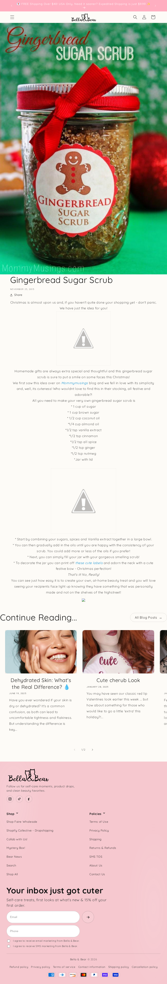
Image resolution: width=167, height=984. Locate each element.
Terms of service (64, 966)
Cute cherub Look (118, 680)
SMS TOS (95, 856)
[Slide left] (74, 749)
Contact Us (97, 874)
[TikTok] (19, 799)
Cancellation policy (144, 966)
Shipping (95, 839)
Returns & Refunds (102, 848)
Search (11, 865)
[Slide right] (92, 749)
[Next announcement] (155, 5)
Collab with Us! (17, 839)
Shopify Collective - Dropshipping (30, 830)
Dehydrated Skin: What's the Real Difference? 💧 (41, 683)
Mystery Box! (16, 848)
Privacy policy (40, 966)
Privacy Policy (99, 830)
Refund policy (19, 966)
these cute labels (89, 563)
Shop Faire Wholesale (22, 822)
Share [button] (18, 295)
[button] (12, 17)
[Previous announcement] (11, 5)
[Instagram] (10, 799)
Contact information (91, 966)
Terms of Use (98, 822)
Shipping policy (118, 966)
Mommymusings (74, 383)
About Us (95, 865)
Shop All (12, 874)
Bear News (14, 856)
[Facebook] (28, 799)
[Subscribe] (88, 917)
